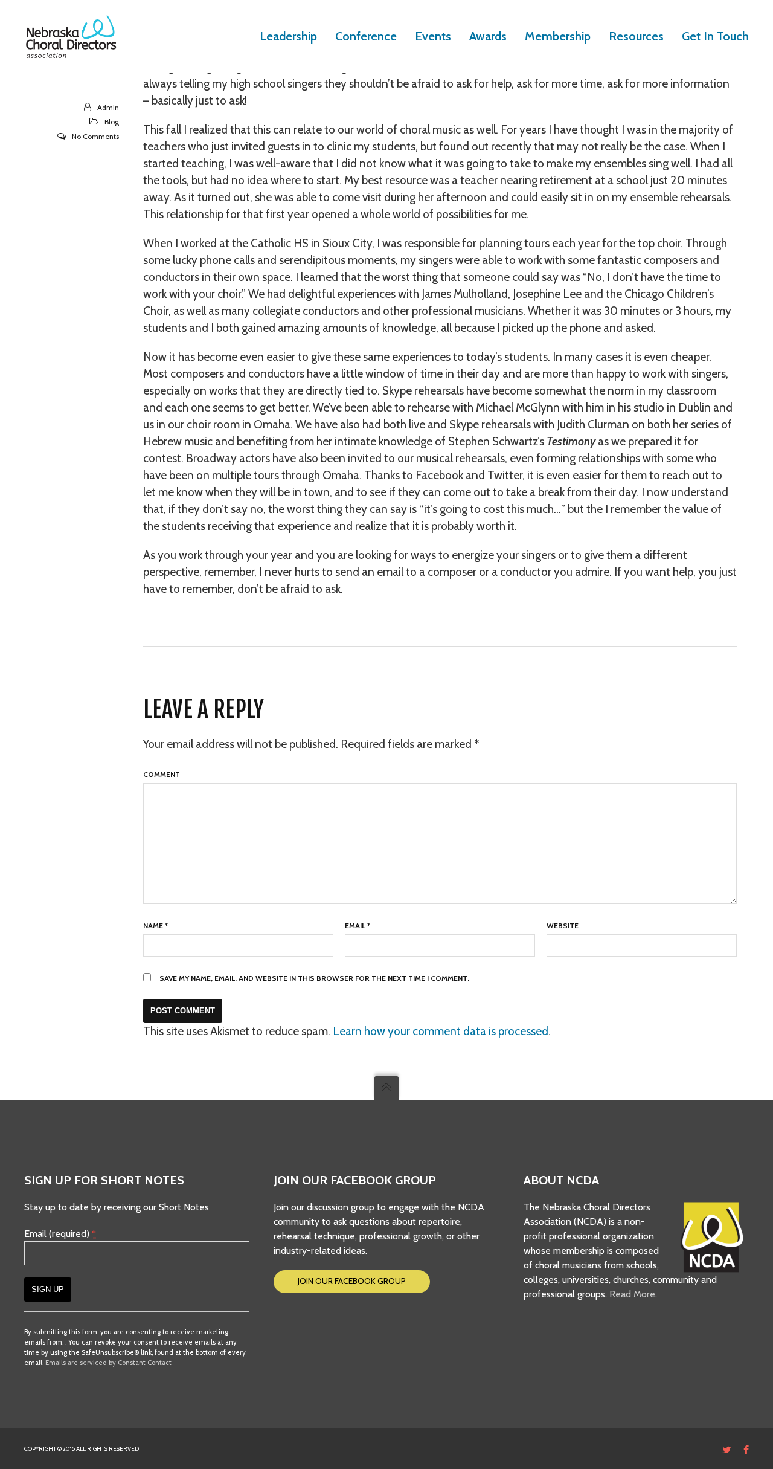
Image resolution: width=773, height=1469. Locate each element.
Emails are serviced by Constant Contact (108, 1362)
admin (108, 107)
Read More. (633, 1294)
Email (357, 925)
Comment (161, 774)
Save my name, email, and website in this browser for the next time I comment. (314, 978)
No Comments (95, 136)
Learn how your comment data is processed (440, 1031)
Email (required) (60, 1233)
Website (563, 925)
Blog (111, 121)
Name (155, 925)
